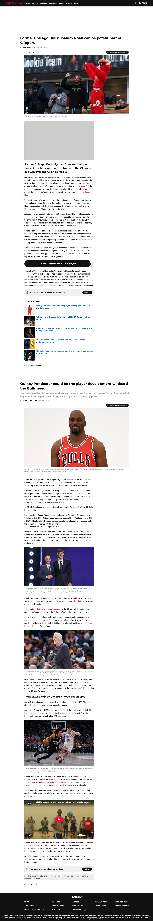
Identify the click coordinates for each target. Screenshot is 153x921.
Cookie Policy (100, 906)
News (28, 3)
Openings (56, 902)
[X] (140, 3)
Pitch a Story (29, 906)
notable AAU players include (52, 782)
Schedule (43, 3)
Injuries (69, 3)
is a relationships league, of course (46, 609)
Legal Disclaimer (122, 906)
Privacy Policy (58, 906)
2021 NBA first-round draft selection (57, 785)
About (26, 902)
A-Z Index (56, 909)
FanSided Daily (121, 902)
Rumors (35, 3)
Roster (61, 3)
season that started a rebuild (70, 601)
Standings (53, 3)
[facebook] (135, 3)
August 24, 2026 (53, 527)
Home (26, 365)
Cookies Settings (79, 909)
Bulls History (36, 365)
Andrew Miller (29, 47)
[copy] (37, 52)
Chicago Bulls (84, 186)
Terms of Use (77, 906)
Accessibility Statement (34, 909)
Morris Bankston (30, 400)
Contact (75, 902)
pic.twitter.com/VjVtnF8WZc (68, 499)
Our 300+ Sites (101, 902)
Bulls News (35, 885)
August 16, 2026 (60, 502)
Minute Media (13, 915)
